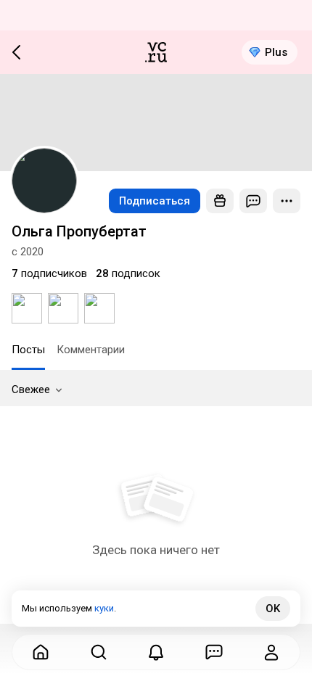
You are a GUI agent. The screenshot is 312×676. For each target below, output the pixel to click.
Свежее (31, 389)
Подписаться (154, 200)
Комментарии (91, 349)
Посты (28, 349)
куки (104, 608)
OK (273, 608)
